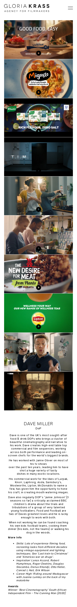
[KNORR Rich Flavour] (38, 117)
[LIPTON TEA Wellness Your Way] (38, 313)
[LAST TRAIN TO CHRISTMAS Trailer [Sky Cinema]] (38, 391)
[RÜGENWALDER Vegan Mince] (38, 274)
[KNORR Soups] (38, 234)
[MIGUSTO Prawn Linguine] (38, 78)
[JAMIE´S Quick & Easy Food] (38, 352)
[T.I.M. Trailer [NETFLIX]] (38, 156)
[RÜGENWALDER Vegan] (38, 195)
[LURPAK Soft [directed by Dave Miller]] (38, 39)
